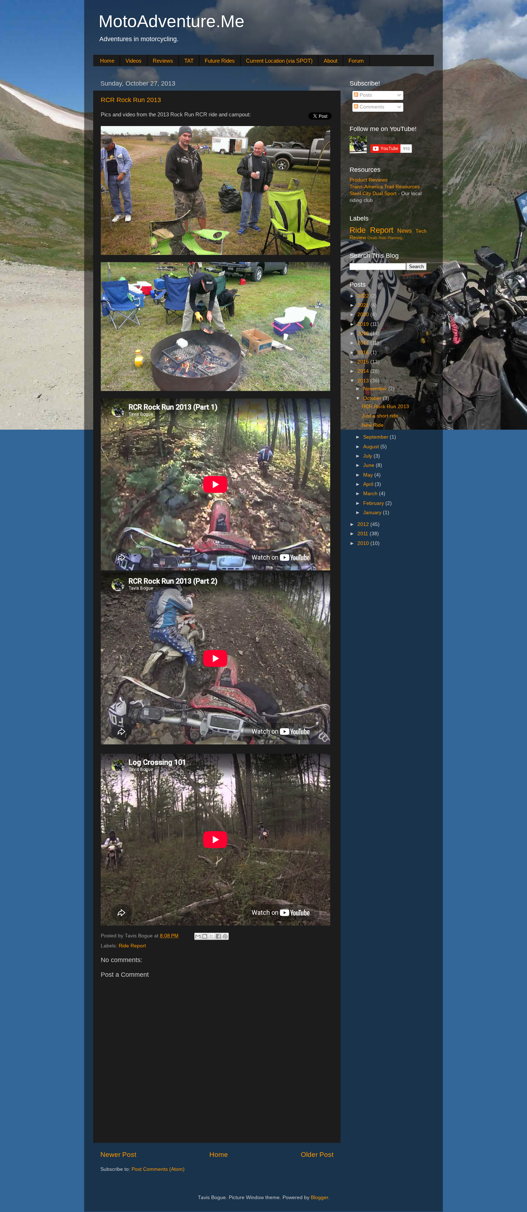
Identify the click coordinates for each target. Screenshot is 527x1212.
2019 (363, 324)
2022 (363, 296)
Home (107, 61)
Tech (421, 231)
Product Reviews (369, 180)
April (369, 484)
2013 (363, 380)
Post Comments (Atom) (158, 1169)
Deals (372, 238)
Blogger (319, 1197)
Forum (356, 61)
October (373, 398)
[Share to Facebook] (218, 936)
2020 (363, 314)
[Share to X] (211, 936)
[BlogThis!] (204, 936)
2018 (363, 333)
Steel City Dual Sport (373, 193)
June (369, 465)
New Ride (373, 425)
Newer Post (118, 1154)
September (376, 437)
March (371, 493)
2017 (363, 343)
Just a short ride (380, 416)
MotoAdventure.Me (171, 21)
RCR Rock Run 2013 (131, 99)
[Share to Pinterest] (225, 936)
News (404, 230)
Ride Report (132, 945)
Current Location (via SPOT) (279, 61)
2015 (363, 361)
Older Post (317, 1154)
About (330, 61)
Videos (133, 61)
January (373, 512)
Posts (365, 95)
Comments (371, 107)
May (368, 475)
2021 (363, 305)
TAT (189, 61)
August (371, 446)
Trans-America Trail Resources (385, 186)
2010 (363, 543)
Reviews (163, 61)
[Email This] (197, 936)
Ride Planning (390, 238)
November (375, 388)
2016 (363, 352)
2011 (363, 533)
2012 (363, 524)
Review (358, 237)
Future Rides (220, 61)
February (374, 503)
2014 (363, 371)
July (368, 456)
